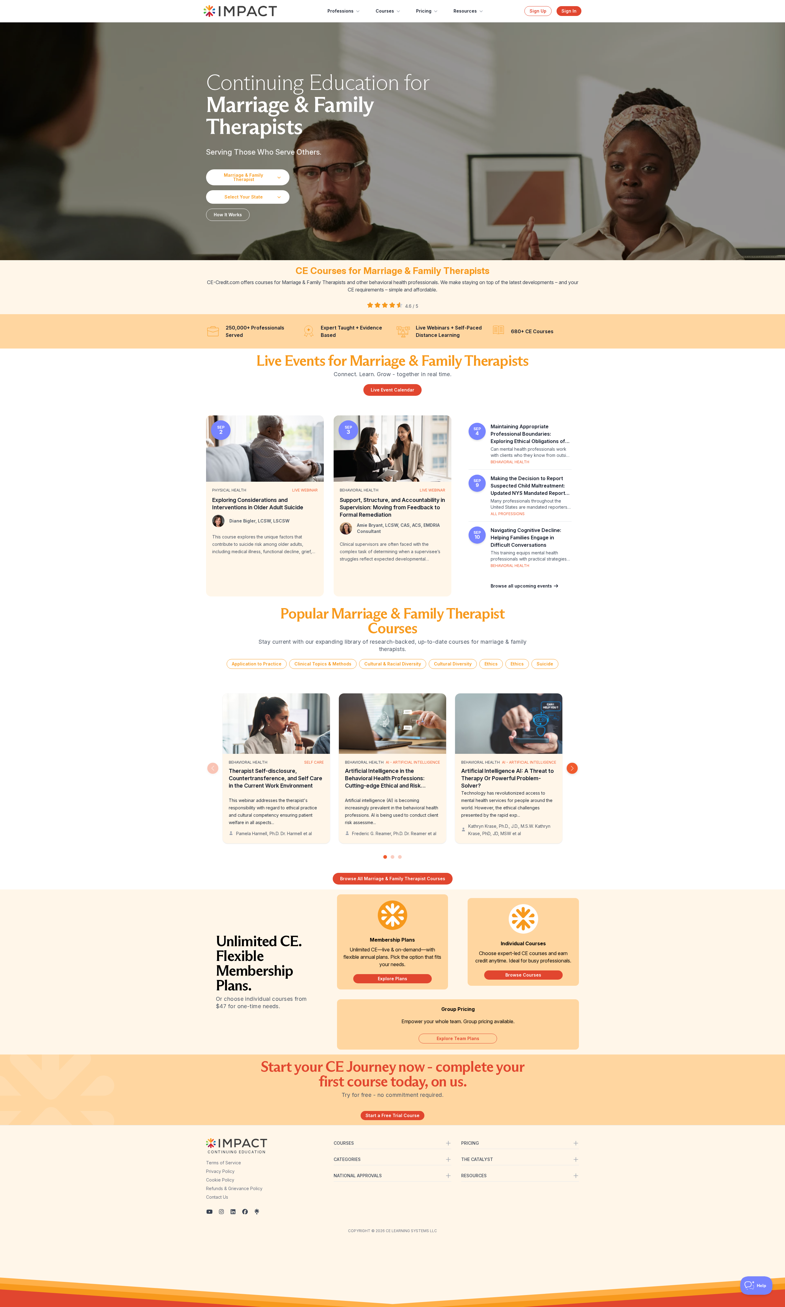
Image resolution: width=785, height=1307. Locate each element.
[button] (572, 768)
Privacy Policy (220, 1171)
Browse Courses (523, 974)
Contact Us (217, 1197)
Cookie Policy (220, 1179)
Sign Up (538, 10)
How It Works (228, 214)
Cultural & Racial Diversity (392, 663)
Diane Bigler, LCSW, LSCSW (259, 520)
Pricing (423, 10)
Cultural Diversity (453, 663)
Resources (465, 10)
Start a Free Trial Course (392, 1115)
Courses (385, 10)
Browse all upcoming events (522, 585)
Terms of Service (223, 1162)
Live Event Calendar (392, 389)
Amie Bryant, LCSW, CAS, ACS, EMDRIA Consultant (398, 528)
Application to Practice (256, 663)
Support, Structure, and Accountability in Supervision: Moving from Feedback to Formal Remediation (392, 507)
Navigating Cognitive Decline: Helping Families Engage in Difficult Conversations (526, 537)
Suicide (545, 663)
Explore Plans (392, 978)
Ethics (491, 663)
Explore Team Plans (458, 1038)
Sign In (568, 10)
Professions (340, 10)
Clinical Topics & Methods (322, 663)
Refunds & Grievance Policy (234, 1188)
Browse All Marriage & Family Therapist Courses (392, 878)
